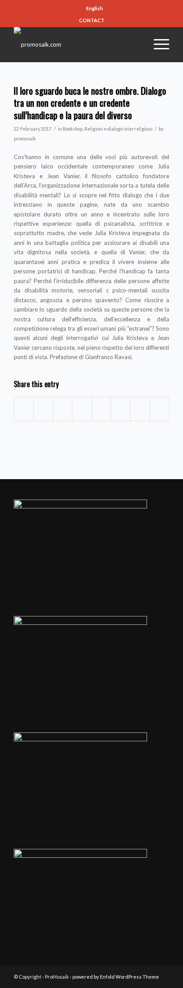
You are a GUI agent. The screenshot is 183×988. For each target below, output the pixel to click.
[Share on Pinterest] (62, 408)
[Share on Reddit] (140, 408)
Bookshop (73, 129)
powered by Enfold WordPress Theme (115, 977)
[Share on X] (43, 408)
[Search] (135, 44)
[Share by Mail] (159, 408)
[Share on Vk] (120, 408)
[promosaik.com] (76, 44)
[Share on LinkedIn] (82, 408)
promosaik (25, 138)
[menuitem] (93, 8)
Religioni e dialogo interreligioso (118, 129)
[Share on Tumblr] (101, 408)
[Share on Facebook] (24, 408)
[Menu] (157, 44)
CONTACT (91, 20)
